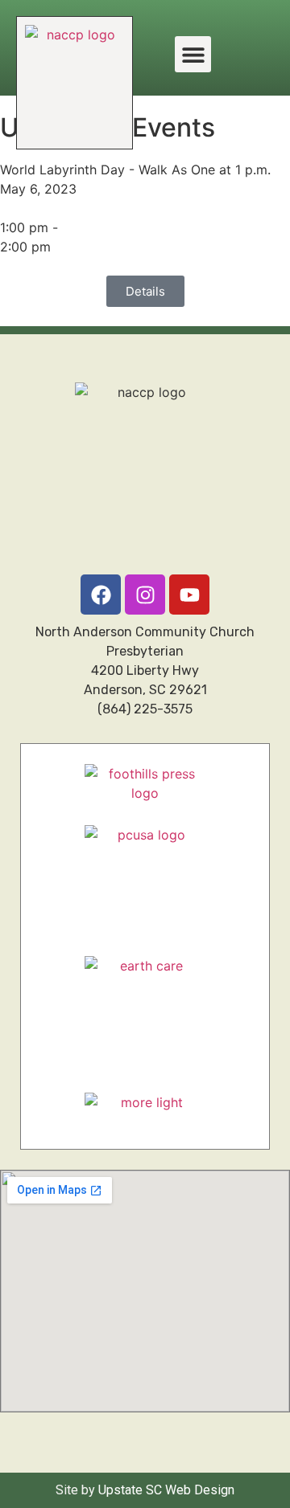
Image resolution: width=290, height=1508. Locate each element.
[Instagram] (145, 594)
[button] (193, 54)
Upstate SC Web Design (166, 1490)
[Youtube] (189, 594)
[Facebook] (101, 594)
